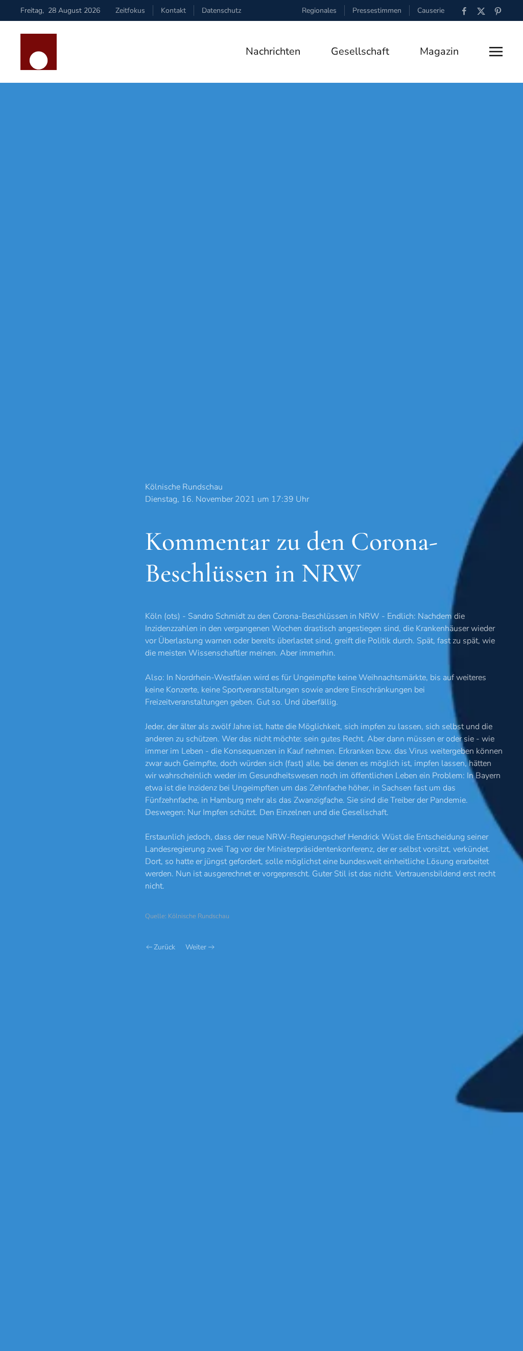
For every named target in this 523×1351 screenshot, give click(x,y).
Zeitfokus (130, 10)
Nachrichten (273, 51)
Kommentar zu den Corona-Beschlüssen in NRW (291, 557)
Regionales (319, 10)
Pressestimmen (376, 10)
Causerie (430, 10)
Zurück (164, 947)
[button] (496, 51)
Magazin (439, 51)
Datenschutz (221, 10)
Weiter (195, 947)
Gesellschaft (360, 51)
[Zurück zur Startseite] (38, 52)
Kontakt (173, 10)
